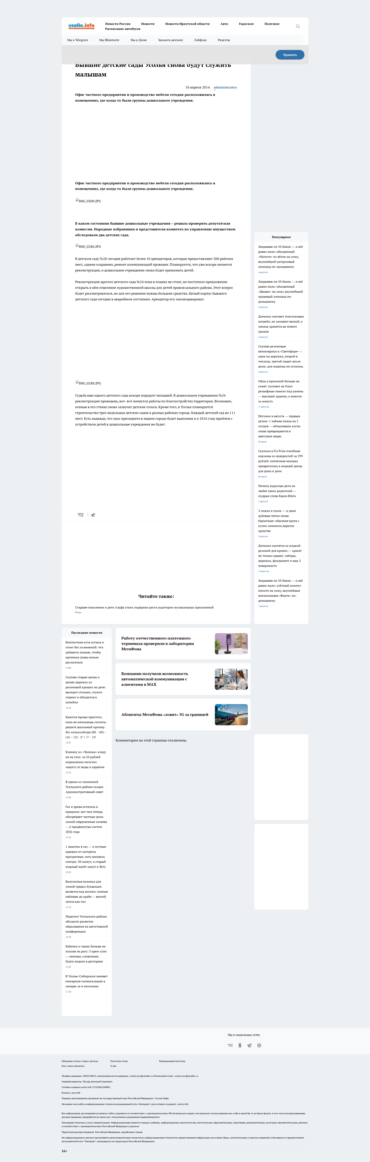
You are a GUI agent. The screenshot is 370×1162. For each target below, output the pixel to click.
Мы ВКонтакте (109, 40)
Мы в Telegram (77, 40)
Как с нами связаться (73, 1065)
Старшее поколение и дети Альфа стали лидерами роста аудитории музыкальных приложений (144, 609)
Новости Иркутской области (187, 24)
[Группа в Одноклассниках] (240, 1045)
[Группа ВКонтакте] (230, 1045)
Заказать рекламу (170, 40)
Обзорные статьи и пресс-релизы (80, 1061)
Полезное (272, 24)
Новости (148, 24)
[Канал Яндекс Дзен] (259, 1045)
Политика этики (119, 1061)
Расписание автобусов (122, 29)
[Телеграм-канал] (249, 1045)
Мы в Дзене (139, 40)
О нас (113, 1065)
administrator (225, 87)
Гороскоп (246, 24)
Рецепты (224, 40)
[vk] (81, 514)
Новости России (117, 24)
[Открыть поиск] (298, 26)
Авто (224, 24)
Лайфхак (200, 40)
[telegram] (94, 514)
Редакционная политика (172, 1061)
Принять (290, 55)
